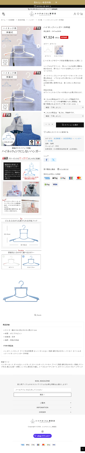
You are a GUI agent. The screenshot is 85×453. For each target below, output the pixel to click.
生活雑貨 (57, 138)
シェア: (46, 156)
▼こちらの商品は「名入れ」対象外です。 (60, 112)
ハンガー (78, 138)
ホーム (3, 20)
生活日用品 (67, 138)
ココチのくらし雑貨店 (42, 14)
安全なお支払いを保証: (52, 174)
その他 (50, 141)
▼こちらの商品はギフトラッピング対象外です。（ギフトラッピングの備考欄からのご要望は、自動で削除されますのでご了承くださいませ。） (62, 101)
